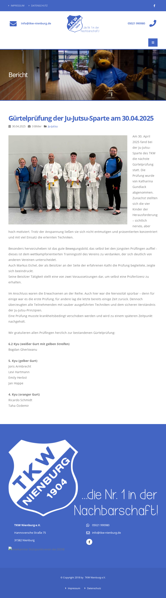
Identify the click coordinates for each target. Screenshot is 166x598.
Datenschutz (39, 5)
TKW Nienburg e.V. (95, 577)
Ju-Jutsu (53, 126)
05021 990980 (136, 23)
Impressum (17, 5)
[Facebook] (154, 6)
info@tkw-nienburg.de (36, 23)
